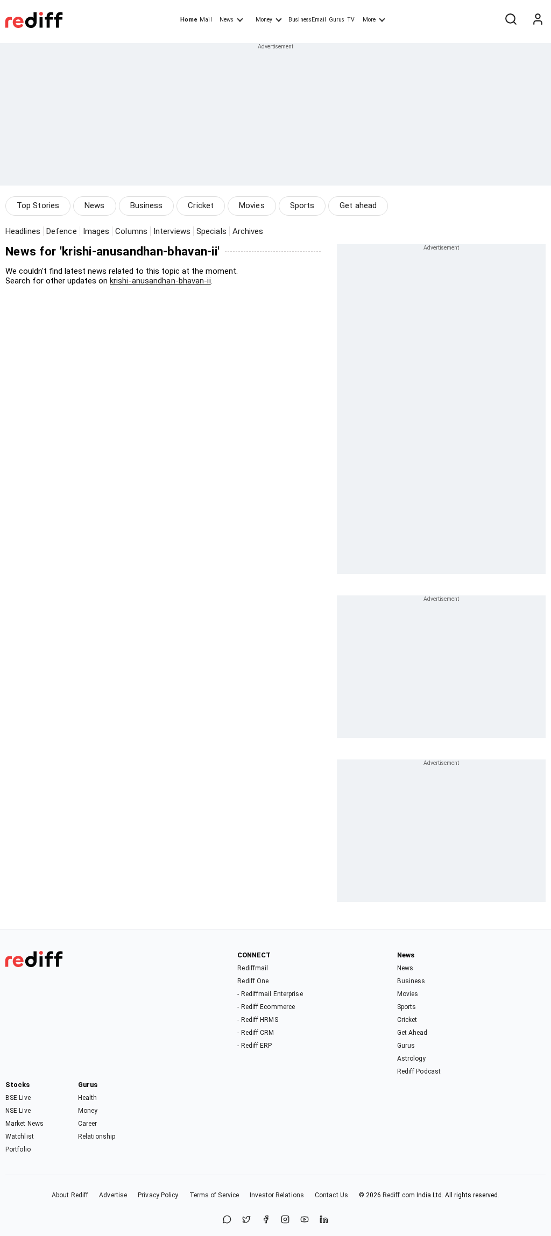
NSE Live (18, 1110)
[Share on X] (246, 1220)
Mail (205, 19)
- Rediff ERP (254, 1045)
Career (87, 1123)
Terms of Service (214, 1195)
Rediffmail (252, 968)
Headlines (22, 231)
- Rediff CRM (255, 1032)
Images (96, 231)
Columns (131, 231)
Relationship (96, 1136)
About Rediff (70, 1195)
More (369, 19)
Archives (248, 231)
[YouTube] (304, 1220)
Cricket (201, 205)
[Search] (511, 20)
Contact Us (331, 1195)
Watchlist (19, 1136)
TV (351, 19)
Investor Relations (277, 1195)
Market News (24, 1123)
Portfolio (18, 1149)
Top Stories (38, 205)
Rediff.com (399, 1195)
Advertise (113, 1195)
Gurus (337, 19)
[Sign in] (537, 20)
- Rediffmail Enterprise (269, 994)
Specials (211, 231)
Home (188, 19)
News (227, 19)
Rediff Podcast (419, 1071)
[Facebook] (266, 1220)
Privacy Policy (158, 1195)
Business (146, 205)
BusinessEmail (307, 19)
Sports (302, 205)
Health (87, 1098)
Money (264, 19)
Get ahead (358, 205)
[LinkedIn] (324, 1220)
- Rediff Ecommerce (266, 1007)
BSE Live (18, 1098)
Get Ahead (412, 1032)
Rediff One (253, 981)
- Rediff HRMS (257, 1020)
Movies (252, 205)
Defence (61, 231)
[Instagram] (285, 1220)
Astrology (411, 1058)
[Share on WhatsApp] (227, 1220)
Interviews (171, 231)
